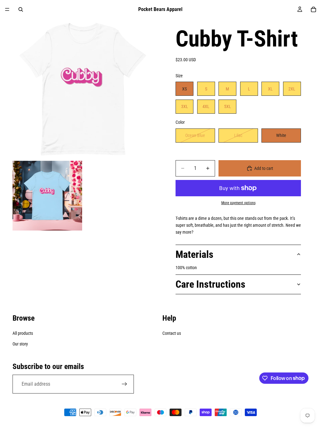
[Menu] (7, 9)
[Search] (21, 9)
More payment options (238, 203)
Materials (194, 254)
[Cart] (313, 9)
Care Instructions (210, 284)
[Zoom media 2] (47, 196)
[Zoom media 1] (83, 89)
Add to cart (263, 168)
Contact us (171, 333)
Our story (20, 343)
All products (23, 333)
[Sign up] (124, 384)
